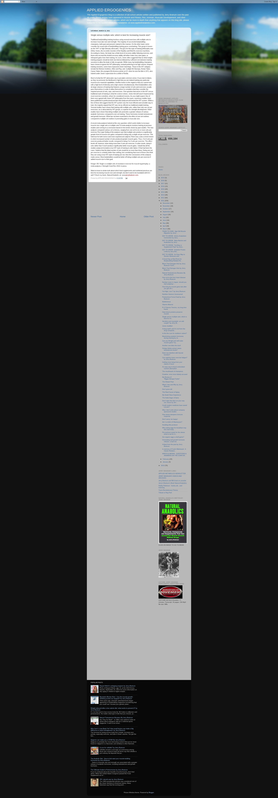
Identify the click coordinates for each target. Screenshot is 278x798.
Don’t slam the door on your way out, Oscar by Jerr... (173, 401)
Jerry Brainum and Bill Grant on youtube (172, 480)
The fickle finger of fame (170, 398)
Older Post (149, 216)
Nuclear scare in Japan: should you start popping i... (174, 283)
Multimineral (166, 302)
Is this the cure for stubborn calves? (174, 333)
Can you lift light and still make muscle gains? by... (172, 341)
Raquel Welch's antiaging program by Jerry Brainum (117, 686)
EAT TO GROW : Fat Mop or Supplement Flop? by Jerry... (173, 246)
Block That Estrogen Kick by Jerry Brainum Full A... (173, 264)
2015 (163, 189)
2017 (163, 183)
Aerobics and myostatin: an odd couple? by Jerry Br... (173, 322)
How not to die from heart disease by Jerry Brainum (173, 278)
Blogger (151, 792)
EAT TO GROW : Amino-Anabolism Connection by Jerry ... (174, 237)
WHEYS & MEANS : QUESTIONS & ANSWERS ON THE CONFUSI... (174, 454)
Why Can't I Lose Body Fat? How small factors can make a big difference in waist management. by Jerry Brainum (112, 729)
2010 (163, 465)
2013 (163, 195)
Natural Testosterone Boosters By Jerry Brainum (116, 717)
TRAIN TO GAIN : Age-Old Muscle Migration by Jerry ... (174, 232)
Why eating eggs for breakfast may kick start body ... (174, 428)
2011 (163, 200)
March (165, 229)
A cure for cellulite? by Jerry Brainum (112, 747)
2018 (163, 180)
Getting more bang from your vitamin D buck (172, 363)
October (166, 209)
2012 (163, 198)
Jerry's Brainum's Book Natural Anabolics (173, 483)
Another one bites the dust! (171, 345)
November (166, 206)
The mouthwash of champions (172, 371)
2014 (163, 192)
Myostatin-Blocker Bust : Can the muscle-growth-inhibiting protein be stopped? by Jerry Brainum (116, 697)
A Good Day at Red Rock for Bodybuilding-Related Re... (172, 260)
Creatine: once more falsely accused (174, 374)
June (164, 220)
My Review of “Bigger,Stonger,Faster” (171, 378)
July (164, 217)
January (166, 462)
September (167, 211)
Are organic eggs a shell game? (173, 437)
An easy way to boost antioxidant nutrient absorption (173, 367)
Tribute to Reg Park (165, 492)
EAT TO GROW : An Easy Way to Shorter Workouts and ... (173, 255)
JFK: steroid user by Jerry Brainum (111, 779)
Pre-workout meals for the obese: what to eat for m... (173, 433)
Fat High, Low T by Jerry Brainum (173, 291)
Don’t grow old (167, 389)
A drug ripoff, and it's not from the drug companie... (173, 329)
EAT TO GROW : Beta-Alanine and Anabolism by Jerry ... (174, 241)
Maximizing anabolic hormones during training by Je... (173, 337)
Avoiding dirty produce (170, 425)
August (165, 214)
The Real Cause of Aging (170, 392)
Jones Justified (167, 326)
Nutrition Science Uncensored (172, 294)
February (166, 459)
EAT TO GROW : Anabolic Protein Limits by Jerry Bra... (173, 250)
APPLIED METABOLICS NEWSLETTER (172, 473)
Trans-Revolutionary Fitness (168, 490)
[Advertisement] (122, 198)
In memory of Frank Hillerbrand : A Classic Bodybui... (174, 450)
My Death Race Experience (171, 395)
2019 (163, 178)
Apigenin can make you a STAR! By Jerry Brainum (108, 740)
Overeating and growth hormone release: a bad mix (173, 440)
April (164, 226)
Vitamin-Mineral (167, 304)
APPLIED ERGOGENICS (109, 10)
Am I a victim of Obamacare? (172, 422)
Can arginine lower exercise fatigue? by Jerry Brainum (174, 358)
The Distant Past (168, 382)
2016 (163, 186)
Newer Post (96, 216)
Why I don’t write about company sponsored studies (173, 411)
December (166, 203)
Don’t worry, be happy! (170, 419)
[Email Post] (126, 178)
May (164, 223)
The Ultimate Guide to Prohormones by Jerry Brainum (109, 770)
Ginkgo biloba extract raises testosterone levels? (171, 349)
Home (123, 216)
